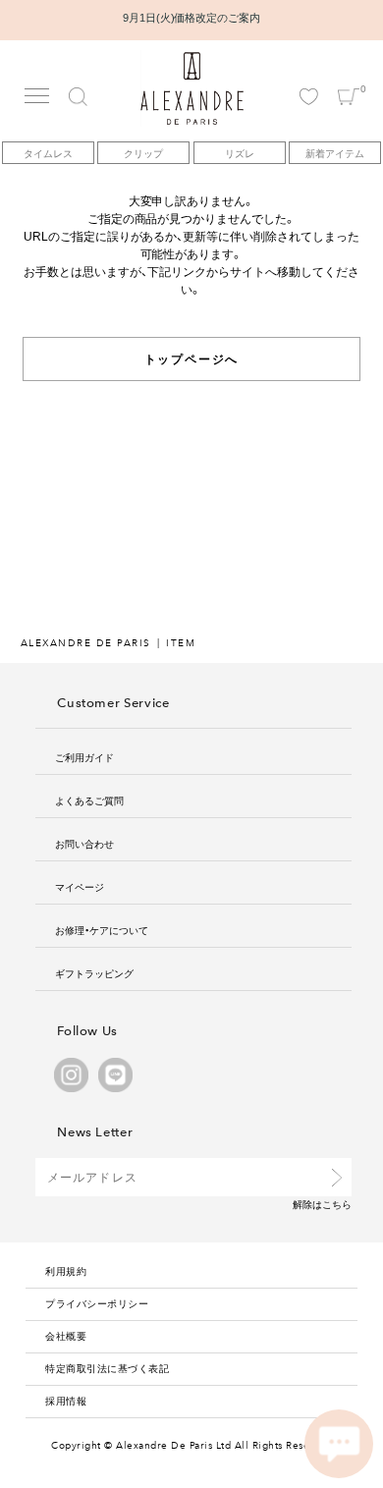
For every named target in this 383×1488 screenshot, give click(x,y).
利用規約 (65, 1270)
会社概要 (65, 1335)
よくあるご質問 (89, 800)
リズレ (239, 152)
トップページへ (192, 358)
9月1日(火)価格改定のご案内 (192, 17)
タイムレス (48, 152)
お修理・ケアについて (101, 929)
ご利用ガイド (84, 756)
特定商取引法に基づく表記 (107, 1367)
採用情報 (65, 1400)
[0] (348, 79)
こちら (337, 1203)
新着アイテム (334, 152)
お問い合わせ (84, 843)
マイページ (79, 886)
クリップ (143, 152)
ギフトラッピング (94, 972)
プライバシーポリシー (96, 1302)
